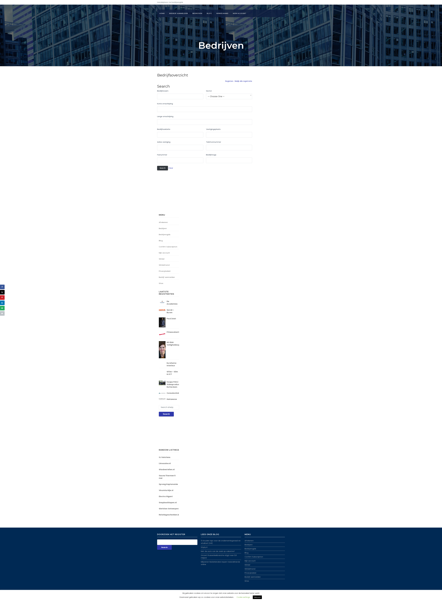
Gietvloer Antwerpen (169, 508)
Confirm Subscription (168, 246)
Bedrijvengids (164, 234)
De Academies (172, 302)
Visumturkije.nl (166, 490)
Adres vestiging (163, 142)
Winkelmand (222, 13)
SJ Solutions (164, 457)
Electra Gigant (166, 496)
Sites (161, 283)
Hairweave (172, 399)
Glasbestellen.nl (167, 469)
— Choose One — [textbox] (216, 96)
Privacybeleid (164, 271)
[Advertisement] (173, 193)
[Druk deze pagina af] (2, 313)
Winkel (161, 259)
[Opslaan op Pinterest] (2, 297)
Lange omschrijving (165, 116)
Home (162, 13)
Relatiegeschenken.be (169, 515)
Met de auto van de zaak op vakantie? (218, 551)
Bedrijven (197, 13)
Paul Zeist (171, 318)
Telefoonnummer (213, 142)
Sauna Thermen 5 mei (167, 476)
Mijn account (239, 13)
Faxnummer (162, 155)
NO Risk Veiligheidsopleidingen (177, 343)
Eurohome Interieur (171, 364)
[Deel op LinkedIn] (2, 302)
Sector (209, 91)
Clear (170, 168)
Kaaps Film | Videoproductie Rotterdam (174, 384)
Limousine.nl (165, 463)
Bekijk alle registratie (243, 81)
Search (166, 414)
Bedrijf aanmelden (167, 277)
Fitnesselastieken (175, 332)
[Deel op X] (2, 292)
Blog (209, 13)
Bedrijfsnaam (162, 91)
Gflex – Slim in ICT (172, 372)
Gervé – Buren (170, 311)
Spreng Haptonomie (168, 484)
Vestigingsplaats (213, 129)
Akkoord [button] (257, 597)
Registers (229, 81)
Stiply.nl (204, 547)
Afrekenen (163, 222)
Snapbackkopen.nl (168, 502)
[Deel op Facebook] (2, 287)
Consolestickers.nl (175, 393)
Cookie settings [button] (243, 597)
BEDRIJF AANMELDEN (178, 13)
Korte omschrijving (165, 103)
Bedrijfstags (211, 155)
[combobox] (229, 96)
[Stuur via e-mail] (2, 308)
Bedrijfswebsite (163, 129)
